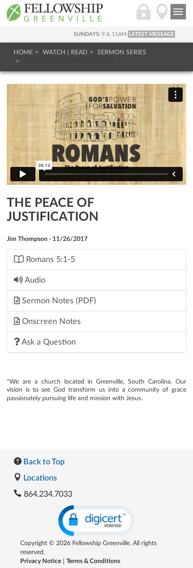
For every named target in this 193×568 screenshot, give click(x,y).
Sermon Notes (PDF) (58, 301)
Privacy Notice (40, 561)
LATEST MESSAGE (151, 34)
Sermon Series (121, 52)
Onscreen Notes (50, 321)
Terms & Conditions (93, 561)
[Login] (144, 17)
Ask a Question (48, 342)
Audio (34, 280)
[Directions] (162, 17)
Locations (39, 478)
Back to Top (43, 462)
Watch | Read (65, 52)
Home (23, 52)
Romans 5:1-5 (49, 259)
